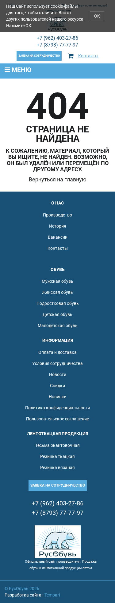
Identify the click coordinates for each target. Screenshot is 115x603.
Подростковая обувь (57, 303)
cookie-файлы (64, 6)
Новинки (58, 396)
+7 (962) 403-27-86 (57, 38)
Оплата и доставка (57, 352)
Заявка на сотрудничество (39, 55)
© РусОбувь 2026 (22, 588)
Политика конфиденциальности (57, 407)
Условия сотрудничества (57, 363)
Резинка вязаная (57, 467)
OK (97, 16)
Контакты (88, 55)
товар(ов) (73, 55)
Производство (57, 214)
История (57, 226)
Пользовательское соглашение (57, 418)
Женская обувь (57, 292)
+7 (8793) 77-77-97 (57, 45)
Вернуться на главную (57, 179)
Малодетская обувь (58, 325)
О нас (57, 202)
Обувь (58, 269)
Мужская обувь (57, 281)
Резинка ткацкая (57, 456)
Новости (57, 374)
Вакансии (57, 237)
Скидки (57, 385)
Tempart (52, 595)
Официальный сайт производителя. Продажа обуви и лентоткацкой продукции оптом (61, 565)
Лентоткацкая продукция (57, 433)
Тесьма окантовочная (57, 445)
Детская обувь (57, 314)
